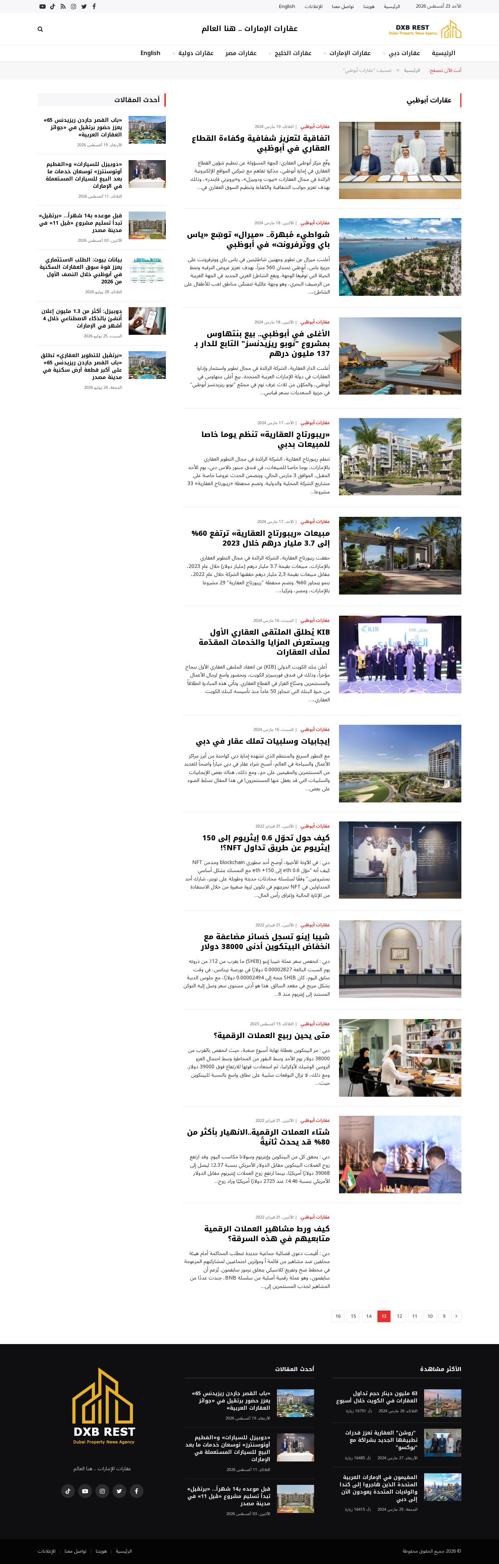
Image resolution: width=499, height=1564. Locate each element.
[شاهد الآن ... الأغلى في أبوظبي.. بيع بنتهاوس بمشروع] (400, 356)
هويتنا (368, 6)
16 (337, 1316)
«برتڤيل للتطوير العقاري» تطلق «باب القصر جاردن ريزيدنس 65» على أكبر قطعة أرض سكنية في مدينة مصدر (81, 366)
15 (353, 1316)
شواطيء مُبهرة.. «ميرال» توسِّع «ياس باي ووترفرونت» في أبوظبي (258, 239)
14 (368, 1316)
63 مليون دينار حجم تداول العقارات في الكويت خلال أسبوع (377, 1397)
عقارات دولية (196, 53)
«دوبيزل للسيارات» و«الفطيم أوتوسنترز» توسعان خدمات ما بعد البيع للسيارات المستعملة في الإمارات (84, 175)
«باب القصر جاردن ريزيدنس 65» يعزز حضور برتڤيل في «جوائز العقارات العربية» (82, 128)
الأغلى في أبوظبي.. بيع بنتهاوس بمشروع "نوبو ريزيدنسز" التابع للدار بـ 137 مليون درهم (262, 344)
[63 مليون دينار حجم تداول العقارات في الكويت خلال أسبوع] (442, 1403)
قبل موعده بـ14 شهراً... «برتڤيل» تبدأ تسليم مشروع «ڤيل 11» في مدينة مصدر (80, 223)
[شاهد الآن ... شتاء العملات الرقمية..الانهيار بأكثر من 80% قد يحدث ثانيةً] (400, 1154)
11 (414, 1316)
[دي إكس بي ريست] (425, 29)
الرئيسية (392, 6)
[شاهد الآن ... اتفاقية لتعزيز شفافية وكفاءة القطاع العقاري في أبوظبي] (400, 161)
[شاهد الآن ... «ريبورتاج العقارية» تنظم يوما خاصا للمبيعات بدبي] (400, 457)
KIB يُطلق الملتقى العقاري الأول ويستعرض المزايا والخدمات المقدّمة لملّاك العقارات (264, 642)
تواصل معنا (343, 6)
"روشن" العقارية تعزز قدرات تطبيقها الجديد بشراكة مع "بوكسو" (381, 1440)
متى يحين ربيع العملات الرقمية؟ (272, 1036)
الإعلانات (314, 6)
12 (399, 1316)
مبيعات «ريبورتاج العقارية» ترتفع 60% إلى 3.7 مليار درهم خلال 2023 (260, 538)
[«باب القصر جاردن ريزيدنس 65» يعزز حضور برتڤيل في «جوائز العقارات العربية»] (147, 130)
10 (430, 1316)
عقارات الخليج (293, 53)
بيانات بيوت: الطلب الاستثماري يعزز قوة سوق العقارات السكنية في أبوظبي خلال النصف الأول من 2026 (80, 271)
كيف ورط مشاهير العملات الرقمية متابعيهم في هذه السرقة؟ (267, 1234)
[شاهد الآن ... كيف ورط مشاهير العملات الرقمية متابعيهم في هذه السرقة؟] (400, 1251)
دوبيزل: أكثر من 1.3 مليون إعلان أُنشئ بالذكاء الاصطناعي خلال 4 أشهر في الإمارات (81, 319)
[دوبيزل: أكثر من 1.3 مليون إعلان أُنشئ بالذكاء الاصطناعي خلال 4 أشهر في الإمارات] (147, 321)
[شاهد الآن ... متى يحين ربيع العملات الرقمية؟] (400, 1058)
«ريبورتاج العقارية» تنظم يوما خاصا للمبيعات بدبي (265, 439)
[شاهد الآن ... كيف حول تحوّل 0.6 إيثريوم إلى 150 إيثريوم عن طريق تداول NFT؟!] (400, 860)
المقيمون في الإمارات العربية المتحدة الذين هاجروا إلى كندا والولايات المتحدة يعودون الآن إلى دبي (379, 1488)
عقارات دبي (404, 53)
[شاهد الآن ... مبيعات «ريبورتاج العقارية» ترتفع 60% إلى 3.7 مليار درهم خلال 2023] (400, 556)
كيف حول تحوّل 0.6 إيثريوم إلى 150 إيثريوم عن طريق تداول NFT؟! (266, 843)
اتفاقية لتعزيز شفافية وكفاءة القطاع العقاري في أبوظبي (261, 143)
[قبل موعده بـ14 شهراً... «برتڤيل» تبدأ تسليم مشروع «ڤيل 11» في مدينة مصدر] (147, 226)
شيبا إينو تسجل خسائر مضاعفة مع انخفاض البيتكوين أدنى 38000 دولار (265, 942)
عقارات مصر (241, 53)
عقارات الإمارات (350, 53)
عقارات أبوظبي (315, 127)
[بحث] (41, 29)
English (287, 6)
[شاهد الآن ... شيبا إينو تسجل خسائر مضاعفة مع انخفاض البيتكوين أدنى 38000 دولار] (400, 959)
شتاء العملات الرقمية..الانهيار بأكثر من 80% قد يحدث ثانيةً (258, 1137)
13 (383, 1316)
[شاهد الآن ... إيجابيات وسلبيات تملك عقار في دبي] (400, 763)
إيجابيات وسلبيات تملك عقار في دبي (263, 741)
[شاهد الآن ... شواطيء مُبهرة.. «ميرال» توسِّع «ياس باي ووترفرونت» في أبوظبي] (400, 257)
